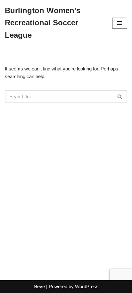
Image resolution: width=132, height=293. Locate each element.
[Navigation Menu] (119, 23)
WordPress (87, 286)
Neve (39, 286)
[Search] (120, 96)
